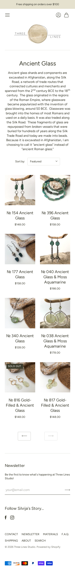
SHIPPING (11, 540)
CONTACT (11, 534)
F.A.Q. (65, 534)
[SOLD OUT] (20, 391)
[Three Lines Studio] (37, 34)
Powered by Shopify (48, 546)
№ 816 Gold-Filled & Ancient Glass (20, 405)
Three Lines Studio (24, 546)
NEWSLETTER (30, 534)
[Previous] (24, 436)
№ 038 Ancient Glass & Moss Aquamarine (55, 341)
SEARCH (40, 540)
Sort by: (20, 161)
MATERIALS (50, 534)
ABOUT (26, 540)
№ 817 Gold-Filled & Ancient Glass (55, 405)
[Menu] (7, 15)
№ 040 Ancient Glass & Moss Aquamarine (55, 276)
